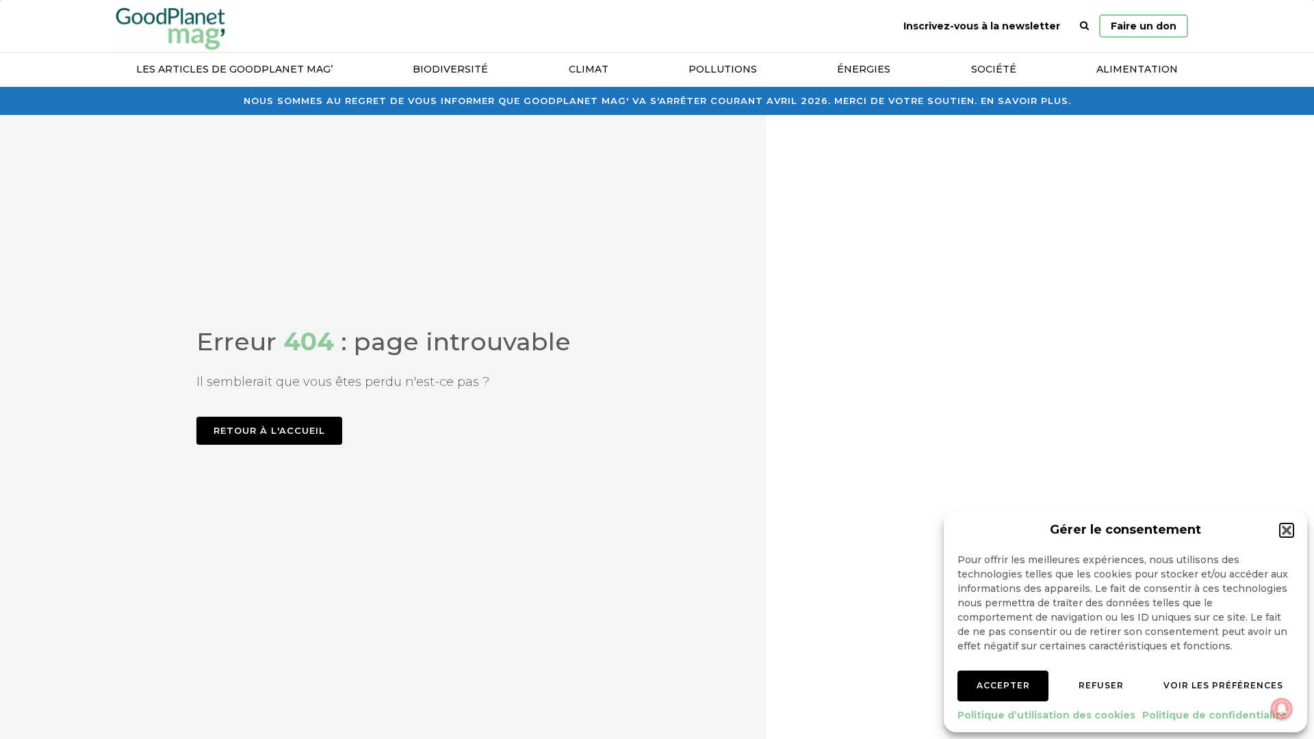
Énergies (863, 69)
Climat (588, 69)
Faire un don (1143, 26)
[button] (1286, 530)
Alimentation (1137, 69)
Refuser (1101, 685)
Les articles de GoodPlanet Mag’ (234, 69)
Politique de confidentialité (1214, 715)
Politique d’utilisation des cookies (1046, 715)
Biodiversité (450, 69)
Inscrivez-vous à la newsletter (981, 26)
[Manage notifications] (1282, 709)
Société (993, 69)
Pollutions (722, 69)
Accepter (1003, 685)
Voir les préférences (1223, 685)
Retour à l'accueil (269, 430)
